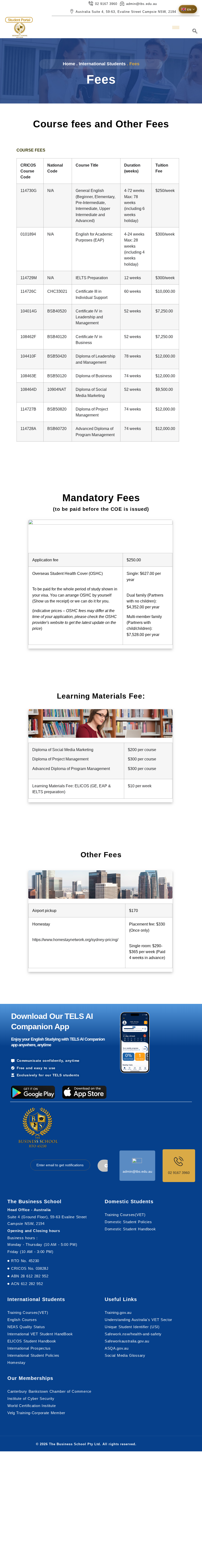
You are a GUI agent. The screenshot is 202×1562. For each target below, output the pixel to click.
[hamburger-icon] (175, 27)
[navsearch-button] (195, 31)
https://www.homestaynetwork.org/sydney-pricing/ (75, 939)
